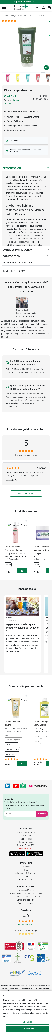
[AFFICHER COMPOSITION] (48, 256)
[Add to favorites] (25, 521)
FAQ (26, 870)
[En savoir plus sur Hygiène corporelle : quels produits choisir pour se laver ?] (22, 606)
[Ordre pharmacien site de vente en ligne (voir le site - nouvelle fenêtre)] (43, 946)
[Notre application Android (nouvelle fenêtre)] (34, 853)
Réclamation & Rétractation (26, 873)
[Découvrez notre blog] (37, 785)
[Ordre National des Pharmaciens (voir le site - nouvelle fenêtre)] (17, 958)
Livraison (26, 867)
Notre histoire (26, 835)
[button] (4, 7)
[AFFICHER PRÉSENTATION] (48, 168)
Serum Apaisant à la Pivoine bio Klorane (14, 548)
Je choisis (27, 1022)
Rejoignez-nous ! (26, 848)
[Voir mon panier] (49, 7)
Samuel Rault (22, 310)
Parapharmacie (26, 842)
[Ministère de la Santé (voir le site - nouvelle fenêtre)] (31, 946)
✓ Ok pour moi (27, 1029)
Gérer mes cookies (26, 903)
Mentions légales (26, 890)
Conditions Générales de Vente (26, 896)
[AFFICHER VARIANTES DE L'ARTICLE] (48, 262)
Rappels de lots (26, 879)
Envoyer (42, 813)
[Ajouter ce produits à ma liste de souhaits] (49, 20)
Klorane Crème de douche (12, 723)
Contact (26, 876)
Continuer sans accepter (12, 996)
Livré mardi (14, 141)
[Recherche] (37, 7)
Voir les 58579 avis (26, 925)
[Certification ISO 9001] (14, 946)
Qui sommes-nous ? (26, 832)
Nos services (26, 839)
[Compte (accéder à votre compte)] (43, 7)
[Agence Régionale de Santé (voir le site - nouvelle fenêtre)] (29, 958)
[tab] (4, 72)
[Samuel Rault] (22, 303)
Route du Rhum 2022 (26, 845)
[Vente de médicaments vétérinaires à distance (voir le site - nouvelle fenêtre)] (6, 958)
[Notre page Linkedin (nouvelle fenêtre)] (7, 785)
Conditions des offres (26, 900)
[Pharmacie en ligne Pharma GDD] (20, 7)
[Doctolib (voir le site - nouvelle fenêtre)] (34, 973)
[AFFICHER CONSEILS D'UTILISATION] (48, 250)
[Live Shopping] (23, 786)
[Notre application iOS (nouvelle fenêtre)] (17, 853)
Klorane (10, 96)
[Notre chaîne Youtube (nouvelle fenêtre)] (16, 786)
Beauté (9, 617)
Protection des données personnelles (26, 893)
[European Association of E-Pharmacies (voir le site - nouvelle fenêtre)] (17, 973)
